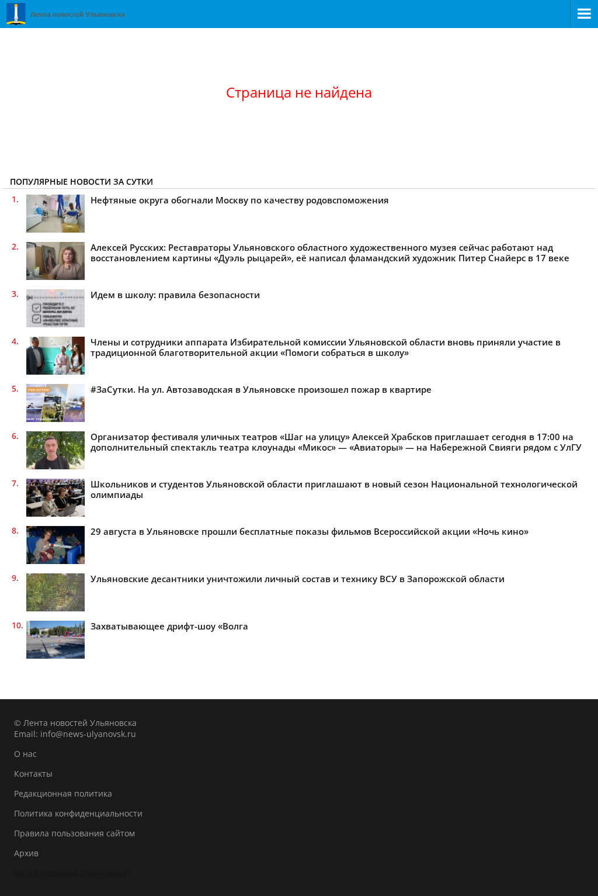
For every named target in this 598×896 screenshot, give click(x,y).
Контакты (33, 773)
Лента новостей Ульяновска (70, 872)
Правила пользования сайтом (74, 833)
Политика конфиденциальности (78, 813)
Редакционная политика (63, 793)
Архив (26, 853)
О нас (25, 753)
